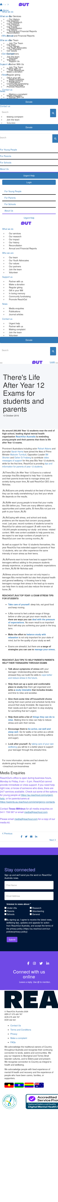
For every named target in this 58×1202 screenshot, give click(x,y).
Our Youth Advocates (19, 260)
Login (29, 182)
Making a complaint (18, 94)
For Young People (12, 191)
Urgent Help (29, 217)
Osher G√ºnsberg (22, 457)
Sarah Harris (17, 451)
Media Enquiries (16, 79)
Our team (13, 257)
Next (52, 839)
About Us (8, 210)
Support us (7, 276)
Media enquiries (16, 308)
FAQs (13, 1042)
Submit (12, 939)
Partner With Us (16, 64)
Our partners (15, 266)
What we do (7, 11)
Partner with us (16, 281)
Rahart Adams (44, 448)
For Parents (10, 197)
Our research (15, 236)
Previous (8, 833)
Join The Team (16, 43)
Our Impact (14, 25)
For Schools (10, 204)
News (4, 74)
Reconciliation (15, 28)
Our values (14, 263)
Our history (14, 242)
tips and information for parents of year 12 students (27, 465)
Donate (29, 101)
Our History (14, 19)
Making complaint (17, 329)
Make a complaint (18, 1038)
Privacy (13, 1033)
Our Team (13, 40)
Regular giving (15, 287)
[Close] (57, 362)
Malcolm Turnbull (18, 454)
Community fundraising (20, 296)
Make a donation (17, 284)
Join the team (15, 269)
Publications (14, 82)
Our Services (15, 16)
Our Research (15, 22)
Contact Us (15, 1025)
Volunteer (13, 58)
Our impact (14, 239)
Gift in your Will (16, 290)
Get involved (8, 53)
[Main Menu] (1, 362)
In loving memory (17, 293)
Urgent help (14, 323)
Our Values (14, 46)
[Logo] (29, 4)
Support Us (14, 61)
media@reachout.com (35, 812)
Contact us (7, 89)
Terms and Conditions (20, 1029)
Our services (15, 233)
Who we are (8, 35)
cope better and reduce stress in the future (30, 676)
